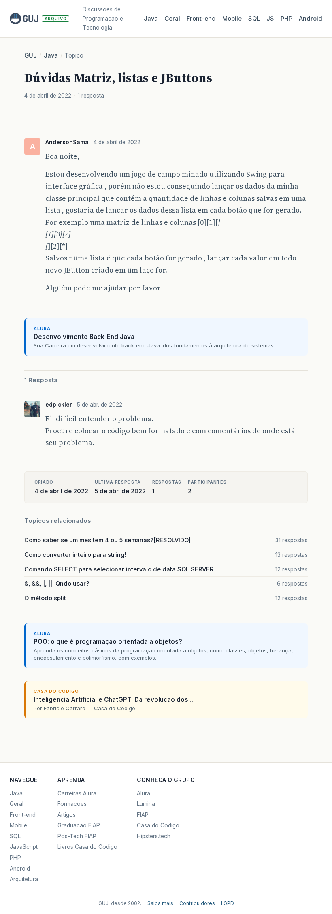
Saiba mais (160, 903)
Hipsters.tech (153, 836)
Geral (172, 18)
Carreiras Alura (76, 793)
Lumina (146, 804)
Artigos (66, 815)
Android (310, 18)
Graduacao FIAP (78, 825)
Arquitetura (24, 879)
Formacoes (72, 804)
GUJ (30, 55)
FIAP (143, 815)
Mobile (232, 18)
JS (270, 18)
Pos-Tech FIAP (76, 836)
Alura (143, 793)
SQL (254, 18)
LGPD (227, 903)
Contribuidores (197, 903)
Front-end (23, 815)
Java (151, 18)
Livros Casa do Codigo (87, 847)
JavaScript (24, 847)
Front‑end (201, 18)
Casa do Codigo (158, 825)
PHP (286, 18)
